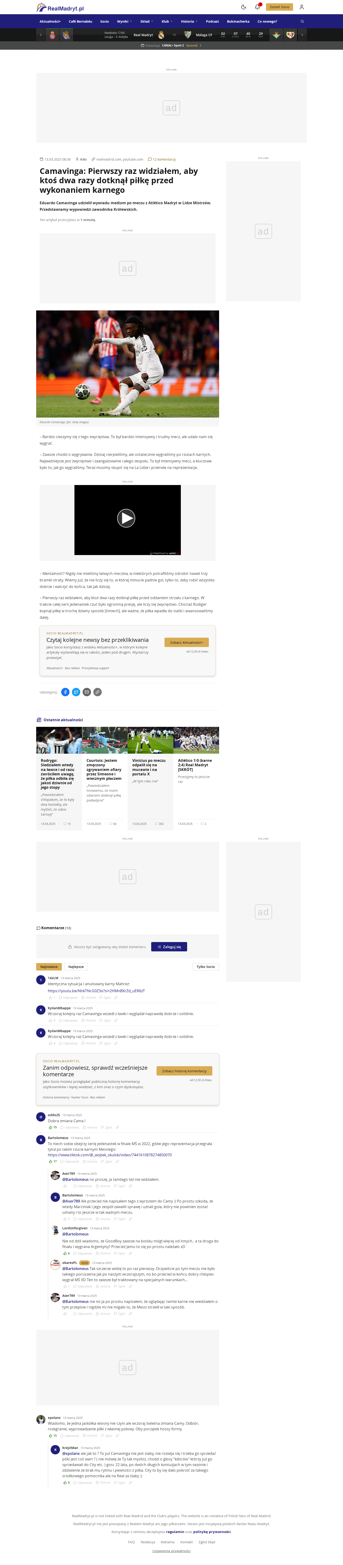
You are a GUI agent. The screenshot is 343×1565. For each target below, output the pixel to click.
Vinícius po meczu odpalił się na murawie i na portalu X (149, 767)
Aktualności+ (50, 21)
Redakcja (148, 1542)
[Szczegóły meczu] (52, 34)
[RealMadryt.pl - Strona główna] (60, 7)
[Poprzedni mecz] (41, 34)
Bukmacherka (238, 21)
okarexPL (69, 1262)
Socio (104, 21)
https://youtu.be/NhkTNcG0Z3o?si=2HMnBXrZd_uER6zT (96, 990)
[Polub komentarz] (66, 1186)
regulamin (175, 1531)
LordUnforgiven (75, 1228)
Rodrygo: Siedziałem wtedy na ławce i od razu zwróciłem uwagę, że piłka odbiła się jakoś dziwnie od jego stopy (57, 774)
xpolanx (54, 1417)
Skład (145, 21)
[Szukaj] (302, 21)
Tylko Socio (206, 966)
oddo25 (54, 1115)
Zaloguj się (172, 946)
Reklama (168, 1542)
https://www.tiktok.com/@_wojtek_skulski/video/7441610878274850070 (110, 1154)
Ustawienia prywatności (171, 1550)
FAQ (131, 1542)
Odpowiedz (70, 997)
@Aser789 (71, 1201)
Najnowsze (49, 966)
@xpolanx (71, 1453)
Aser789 (68, 1173)
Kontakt (186, 1542)
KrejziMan (70, 1447)
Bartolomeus (58, 1138)
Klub (165, 21)
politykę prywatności (212, 1531)
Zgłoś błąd (207, 1542)
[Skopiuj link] (97, 692)
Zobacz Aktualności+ (186, 642)
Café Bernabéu (80, 21)
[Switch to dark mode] (243, 7)
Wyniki (122, 21)
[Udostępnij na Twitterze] (76, 692)
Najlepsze (76, 966)
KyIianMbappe (59, 1008)
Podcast (212, 21)
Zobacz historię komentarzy (184, 1071)
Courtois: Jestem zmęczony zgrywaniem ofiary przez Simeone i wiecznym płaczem (104, 769)
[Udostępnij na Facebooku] (65, 692)
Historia (187, 21)
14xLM (53, 978)
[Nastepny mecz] (302, 34)
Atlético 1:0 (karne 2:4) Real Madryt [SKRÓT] (195, 765)
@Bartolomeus (75, 1179)
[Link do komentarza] (116, 997)
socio (84, 1263)
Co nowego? (267, 21)
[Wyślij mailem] (87, 692)
